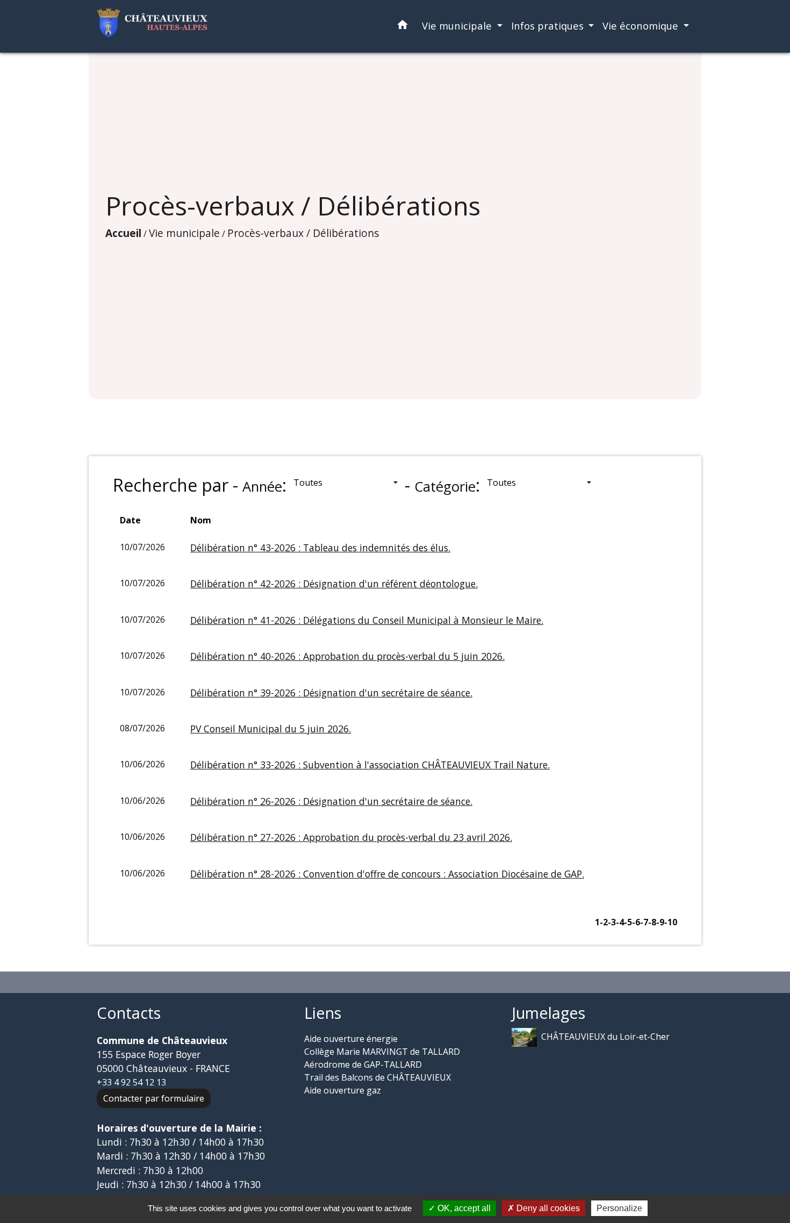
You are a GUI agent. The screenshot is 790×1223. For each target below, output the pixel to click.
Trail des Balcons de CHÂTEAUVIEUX (377, 1077)
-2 (604, 922)
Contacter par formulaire (153, 1098)
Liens (322, 1013)
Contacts (129, 1013)
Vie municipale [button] (458, 25)
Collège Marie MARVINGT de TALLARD (382, 1051)
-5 (628, 922)
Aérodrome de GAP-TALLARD (363, 1064)
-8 (652, 922)
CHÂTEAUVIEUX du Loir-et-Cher (605, 1036)
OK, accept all (463, 1208)
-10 (670, 922)
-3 (612, 922)
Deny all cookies (547, 1208)
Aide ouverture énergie (351, 1039)
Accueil (123, 233)
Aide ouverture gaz (342, 1090)
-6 (636, 922)
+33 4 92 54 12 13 (131, 1082)
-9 (660, 922)
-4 (620, 922)
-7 (644, 922)
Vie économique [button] (641, 25)
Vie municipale (184, 233)
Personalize (619, 1208)
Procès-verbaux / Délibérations (303, 233)
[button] (402, 26)
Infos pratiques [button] (548, 25)
